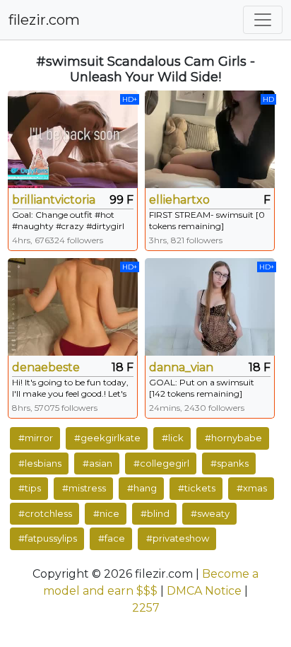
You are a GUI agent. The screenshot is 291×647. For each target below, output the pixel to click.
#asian (97, 463)
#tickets (196, 488)
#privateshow (177, 538)
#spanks (229, 463)
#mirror (35, 437)
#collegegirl (161, 463)
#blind (155, 513)
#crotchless (45, 513)
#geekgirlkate (107, 437)
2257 (146, 607)
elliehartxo (179, 199)
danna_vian (181, 367)
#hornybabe (233, 437)
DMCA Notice (204, 591)
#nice (106, 513)
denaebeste (46, 367)
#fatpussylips (47, 538)
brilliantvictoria (53, 199)
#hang (142, 488)
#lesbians (39, 463)
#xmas (252, 488)
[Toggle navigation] (263, 20)
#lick (173, 437)
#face (111, 538)
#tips (29, 488)
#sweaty (210, 513)
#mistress (84, 488)
